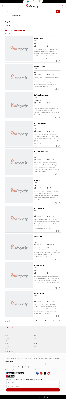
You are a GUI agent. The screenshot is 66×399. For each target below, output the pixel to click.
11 (36, 320)
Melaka (7, 348)
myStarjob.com (29, 364)
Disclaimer (26, 358)
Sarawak (36, 346)
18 (56, 320)
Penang (7, 338)
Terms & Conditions (43, 358)
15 (48, 320)
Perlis (35, 338)
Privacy (35, 358)
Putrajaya (36, 340)
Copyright (20, 358)
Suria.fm (32, 367)
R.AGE (42, 364)
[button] (8, 25)
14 (45, 320)
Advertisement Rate (54, 358)
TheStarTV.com (18, 364)
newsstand (8, 367)
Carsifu (37, 364)
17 (53, 320)
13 (42, 320)
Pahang (35, 332)
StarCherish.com (17, 367)
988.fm (25, 367)
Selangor (7, 335)
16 (50, 320)
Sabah (35, 343)
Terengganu (36, 348)
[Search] (58, 11)
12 (39, 320)
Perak (35, 335)
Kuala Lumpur (8, 332)
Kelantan (7, 346)
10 (33, 320)
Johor (6, 340)
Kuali (54, 364)
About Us (7, 358)
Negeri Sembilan (9, 351)
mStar (48, 364)
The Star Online (9, 364)
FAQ (31, 358)
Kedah (6, 343)
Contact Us (13, 358)
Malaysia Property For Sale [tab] (14, 328)
